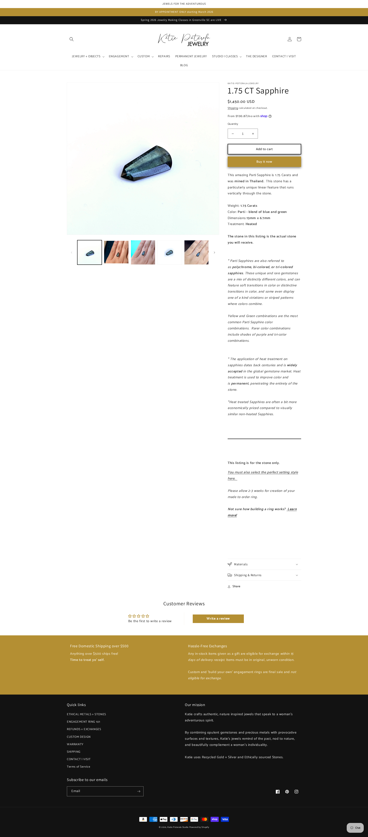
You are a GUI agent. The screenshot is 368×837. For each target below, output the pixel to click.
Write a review (218, 619)
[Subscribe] (138, 791)
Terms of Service (78, 766)
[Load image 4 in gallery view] (169, 252)
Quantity (233, 124)
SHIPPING (73, 751)
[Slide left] (71, 252)
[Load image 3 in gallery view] (143, 252)
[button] (71, 39)
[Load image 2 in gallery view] (116, 252)
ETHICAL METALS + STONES (86, 714)
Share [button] (236, 586)
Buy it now (264, 161)
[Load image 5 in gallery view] (196, 252)
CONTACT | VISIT (79, 759)
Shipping (233, 108)
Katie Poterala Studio (177, 827)
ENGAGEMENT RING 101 (83, 721)
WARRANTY (75, 744)
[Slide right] (214, 252)
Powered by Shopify (199, 827)
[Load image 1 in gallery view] (89, 252)
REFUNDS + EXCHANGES (84, 729)
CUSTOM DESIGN (79, 737)
